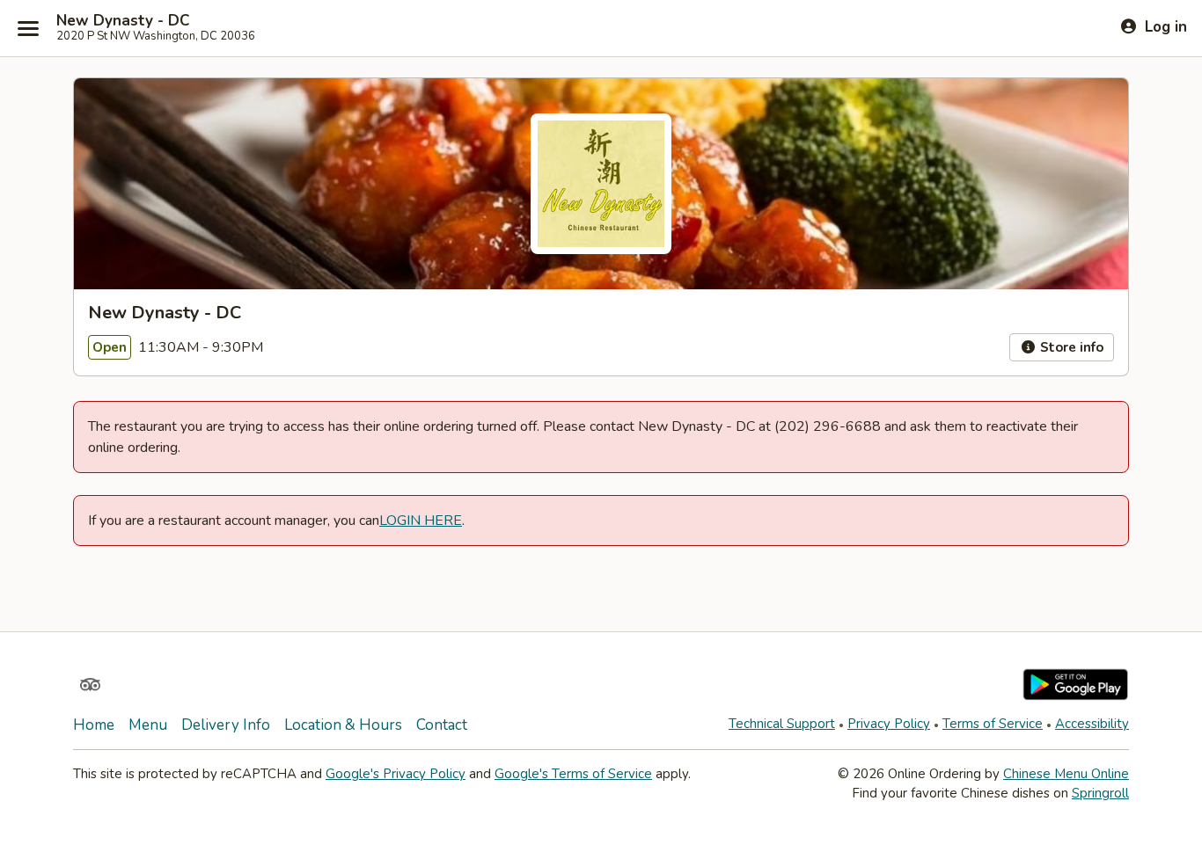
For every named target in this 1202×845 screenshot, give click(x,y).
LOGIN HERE (420, 520)
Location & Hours (343, 725)
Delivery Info (225, 725)
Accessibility (1092, 723)
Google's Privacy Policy (395, 774)
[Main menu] (28, 28)
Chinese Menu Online (1066, 774)
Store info (1070, 347)
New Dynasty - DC (122, 21)
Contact (441, 725)
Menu (147, 725)
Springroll (1100, 793)
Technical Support (782, 723)
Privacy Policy (888, 723)
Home (93, 725)
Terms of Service (992, 723)
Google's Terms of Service (573, 774)
